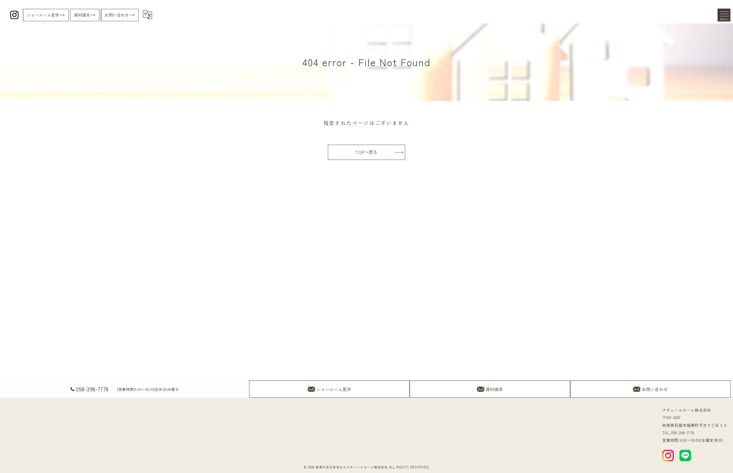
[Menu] (724, 15)
